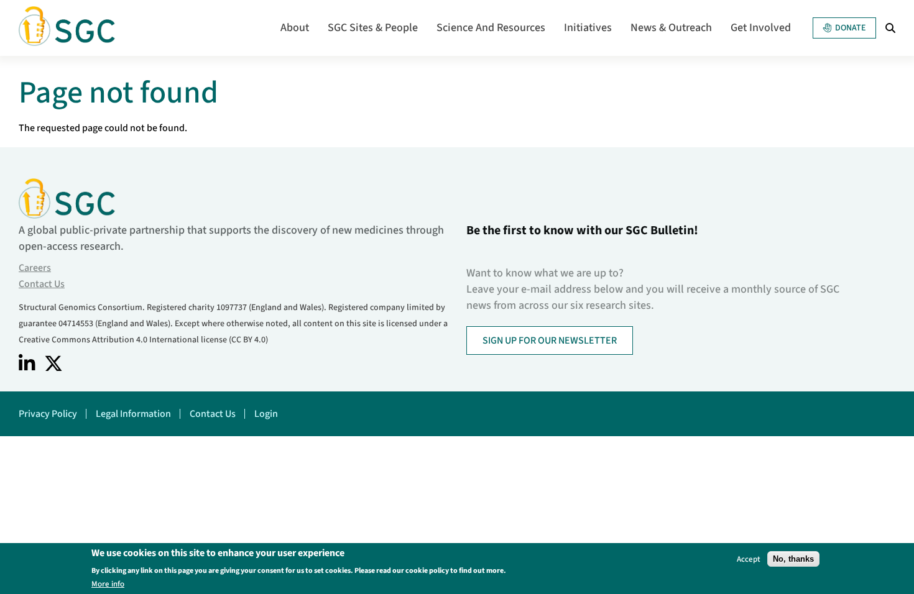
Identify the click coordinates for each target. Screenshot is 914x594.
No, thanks (793, 559)
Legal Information (133, 414)
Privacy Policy (48, 414)
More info (107, 584)
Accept (748, 559)
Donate (850, 28)
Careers (35, 268)
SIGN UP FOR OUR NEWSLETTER (549, 340)
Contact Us (42, 284)
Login (266, 414)
